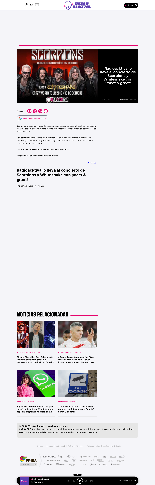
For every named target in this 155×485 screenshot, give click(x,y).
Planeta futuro (110, 460)
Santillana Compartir (86, 456)
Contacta (40, 446)
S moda (92, 464)
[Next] (91, 481)
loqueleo (103, 464)
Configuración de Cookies (112, 446)
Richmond (48, 464)
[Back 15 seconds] (74, 481)
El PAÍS (49, 456)
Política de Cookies (93, 446)
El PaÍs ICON (82, 464)
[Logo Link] (77, 5)
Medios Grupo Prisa (28, 464)
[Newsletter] (35, 5)
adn (112, 456)
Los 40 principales (61, 456)
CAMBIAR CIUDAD (127, 480)
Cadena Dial (92, 460)
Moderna (60, 464)
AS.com (103, 456)
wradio (73, 460)
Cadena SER (96, 456)
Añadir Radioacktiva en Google (34, 118)
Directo (130, 5)
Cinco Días (82, 460)
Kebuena (118, 460)
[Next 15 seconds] (86, 481)
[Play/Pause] (80, 481)
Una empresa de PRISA (28, 458)
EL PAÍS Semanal (101, 460)
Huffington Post (53, 460)
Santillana (73, 456)
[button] (20, 5)
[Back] (68, 481)
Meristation (115, 464)
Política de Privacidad (75, 446)
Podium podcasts (72, 464)
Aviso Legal (60, 446)
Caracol (120, 456)
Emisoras (49, 446)
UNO (66, 460)
